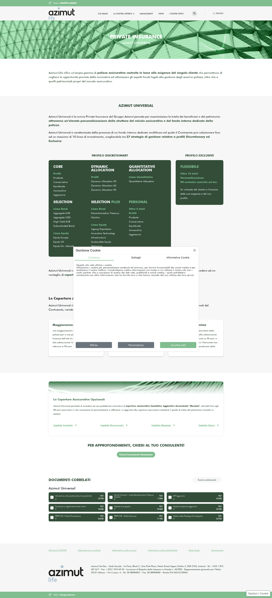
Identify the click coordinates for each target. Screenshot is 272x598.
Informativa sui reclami (89, 550)
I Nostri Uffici (176, 13)
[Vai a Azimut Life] (62, 13)
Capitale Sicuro (206, 425)
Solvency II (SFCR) (57, 550)
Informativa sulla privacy (124, 550)
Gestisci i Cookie (258, 593)
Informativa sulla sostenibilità (162, 550)
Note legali (194, 550)
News (161, 13)
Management (146, 13)
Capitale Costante (63, 425)
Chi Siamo (103, 13)
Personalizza (136, 345)
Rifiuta (94, 345)
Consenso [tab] (94, 257)
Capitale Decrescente (112, 425)
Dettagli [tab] (136, 257)
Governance (217, 550)
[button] (194, 250)
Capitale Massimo (161, 425)
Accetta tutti (178, 345)
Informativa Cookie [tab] (178, 257)
